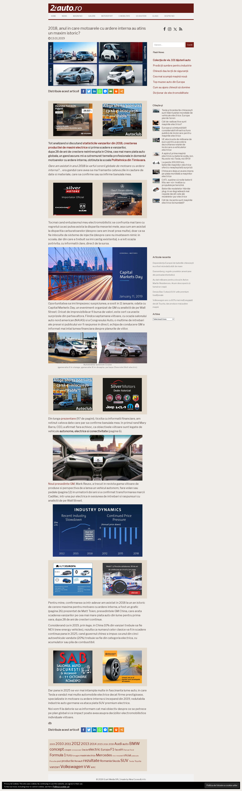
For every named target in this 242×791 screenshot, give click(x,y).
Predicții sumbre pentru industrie (172, 65)
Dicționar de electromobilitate (171, 92)
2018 (111, 744)
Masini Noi (77, 16)
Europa (105, 749)
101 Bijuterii (141, 16)
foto (69, 755)
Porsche (53, 761)
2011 (67, 744)
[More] (121, 91)
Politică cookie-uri (61, 786)
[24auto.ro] (65, 12)
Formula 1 (58, 755)
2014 (93, 744)
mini (114, 756)
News (64, 16)
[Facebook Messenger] (105, 91)
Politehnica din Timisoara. (129, 160)
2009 (52, 744)
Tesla (131, 761)
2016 (105, 744)
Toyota (138, 761)
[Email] (110, 91)
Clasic (155, 16)
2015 (100, 744)
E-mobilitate (124, 16)
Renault (78, 761)
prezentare (68, 418)
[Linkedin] (94, 91)
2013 (85, 744)
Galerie (91, 16)
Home (53, 16)
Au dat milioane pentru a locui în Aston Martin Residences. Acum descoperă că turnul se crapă (171, 283)
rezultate (91, 760)
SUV (124, 760)
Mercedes (104, 755)
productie (68, 761)
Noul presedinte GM (61, 483)
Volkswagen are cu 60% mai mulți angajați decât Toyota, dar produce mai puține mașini (173, 303)
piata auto (135, 756)
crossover (76, 750)
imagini (76, 755)
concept (57, 749)
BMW (134, 743)
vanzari (55, 767)
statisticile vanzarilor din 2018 (103, 143)
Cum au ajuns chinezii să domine (171, 87)
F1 (112, 749)
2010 (60, 744)
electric (94, 749)
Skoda (116, 761)
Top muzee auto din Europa (169, 81)
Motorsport (107, 16)
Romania (106, 761)
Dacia (85, 749)
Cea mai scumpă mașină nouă (170, 76)
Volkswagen (71, 766)
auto (125, 744)
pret (59, 761)
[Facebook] (83, 91)
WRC (93, 767)
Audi (118, 744)
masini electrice (88, 755)
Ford (132, 750)
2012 (76, 743)
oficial (127, 755)
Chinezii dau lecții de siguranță (170, 71)
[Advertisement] (174, 230)
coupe (67, 749)
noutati (119, 755)
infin (144, 779)
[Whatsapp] (99, 91)
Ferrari (127, 750)
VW (87, 767)
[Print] (116, 91)
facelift (119, 749)
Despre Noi (169, 16)
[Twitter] (88, 91)
